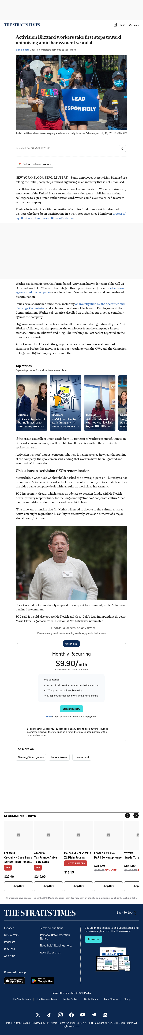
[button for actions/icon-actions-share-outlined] (122, 148)
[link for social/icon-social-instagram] (60, 1015)
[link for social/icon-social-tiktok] (49, 1015)
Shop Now (18, 886)
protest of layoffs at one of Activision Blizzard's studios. (70, 215)
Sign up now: (22, 49)
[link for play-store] (43, 980)
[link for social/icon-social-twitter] (38, 1015)
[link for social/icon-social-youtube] (82, 1015)
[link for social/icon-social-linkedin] (105, 1015)
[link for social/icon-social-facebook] (71, 1015)
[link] (22, 25)
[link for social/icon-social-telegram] (94, 1015)
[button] (119, 25)
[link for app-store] (15, 980)
